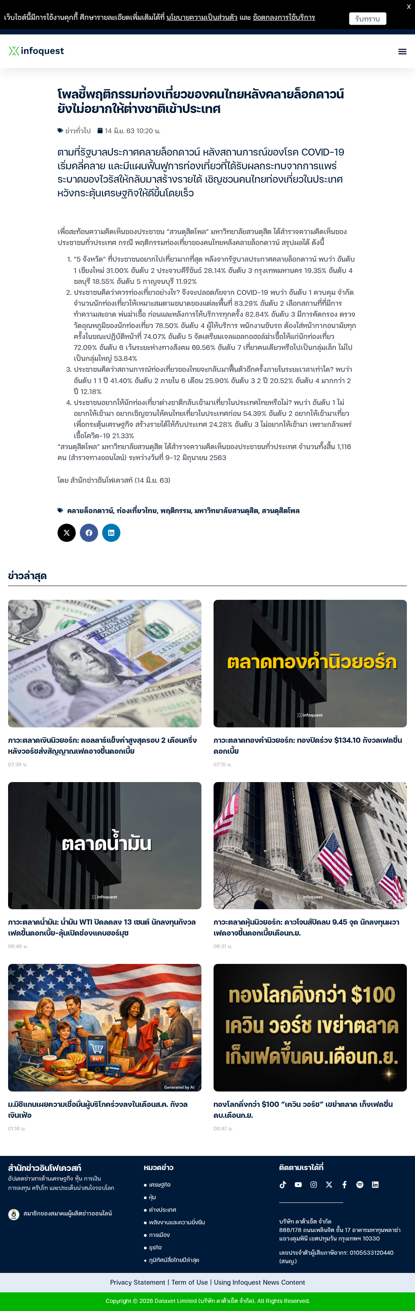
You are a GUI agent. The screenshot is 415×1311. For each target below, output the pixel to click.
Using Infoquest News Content (259, 1282)
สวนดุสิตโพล (281, 510)
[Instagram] (313, 1184)
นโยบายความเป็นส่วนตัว (202, 17)
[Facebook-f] (344, 1184)
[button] (67, 533)
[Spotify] (360, 1184)
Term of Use (189, 1282)
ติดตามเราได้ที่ (301, 1168)
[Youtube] (298, 1184)
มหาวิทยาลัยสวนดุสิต (226, 510)
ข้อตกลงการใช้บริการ (284, 17)
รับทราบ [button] (367, 18)
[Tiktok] (283, 1184)
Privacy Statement (137, 1282)
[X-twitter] (329, 1184)
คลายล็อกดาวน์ (90, 510)
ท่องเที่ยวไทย (137, 510)
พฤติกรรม (175, 510)
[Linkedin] (375, 1184)
